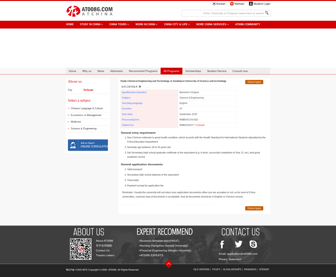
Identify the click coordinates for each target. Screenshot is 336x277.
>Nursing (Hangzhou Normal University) (163, 245)
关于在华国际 (104, 245)
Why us (86, 71)
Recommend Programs (143, 71)
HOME (70, 24)
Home (72, 71)
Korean (220, 3)
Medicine (76, 121)
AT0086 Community (247, 24)
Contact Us (102, 250)
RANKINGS (250, 269)
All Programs (171, 71)
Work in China (145, 24)
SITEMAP (264, 269)
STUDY (216, 269)
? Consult (199, 125)
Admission (116, 71)
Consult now (240, 71)
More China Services (211, 24)
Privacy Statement (230, 259)
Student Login (261, 3)
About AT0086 (104, 240)
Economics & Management (86, 115)
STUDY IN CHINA (90, 24)
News (100, 71)
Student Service (217, 71)
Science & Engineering (83, 128)
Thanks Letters (105, 255)
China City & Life (175, 24)
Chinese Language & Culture (87, 108)
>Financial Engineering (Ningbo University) (165, 250)
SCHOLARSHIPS (232, 269)
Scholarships (193, 71)
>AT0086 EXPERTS (151, 255)
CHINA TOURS (118, 24)
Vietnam (239, 3)
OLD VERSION (201, 269)
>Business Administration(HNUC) (159, 240)
